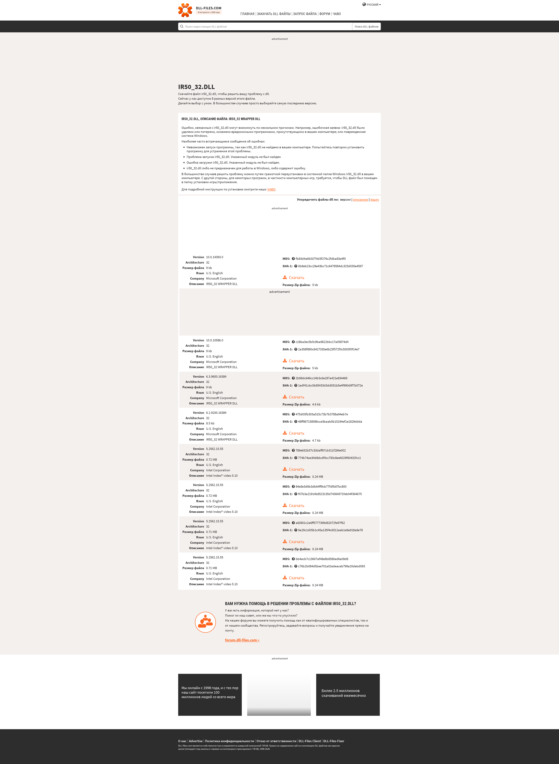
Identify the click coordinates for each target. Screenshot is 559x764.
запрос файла (305, 14)
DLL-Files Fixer (333, 741)
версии (345, 199)
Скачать (296, 277)
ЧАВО (271, 189)
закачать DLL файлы (274, 14)
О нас (182, 741)
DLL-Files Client (310, 741)
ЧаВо (337, 14)
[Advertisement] (279, 61)
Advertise (196, 741)
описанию (360, 199)
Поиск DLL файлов (366, 26)
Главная (247, 14)
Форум (324, 14)
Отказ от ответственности (276, 741)
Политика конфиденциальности (229, 741)
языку (374, 199)
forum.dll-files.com (241, 640)
